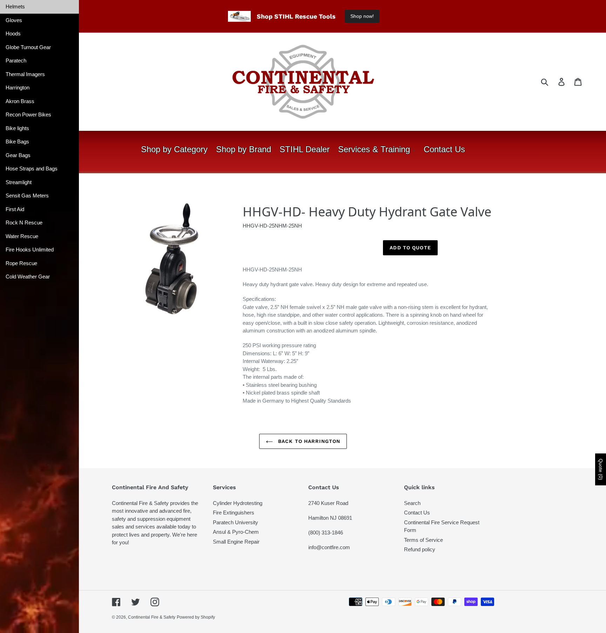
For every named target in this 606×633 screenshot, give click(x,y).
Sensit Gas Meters (27, 195)
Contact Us (417, 513)
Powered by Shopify (196, 617)
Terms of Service (423, 540)
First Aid (15, 209)
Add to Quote (410, 247)
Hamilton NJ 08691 (330, 518)
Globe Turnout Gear (28, 47)
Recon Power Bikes (28, 114)
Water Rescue (22, 236)
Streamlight (19, 182)
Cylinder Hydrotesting (237, 503)
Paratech (16, 60)
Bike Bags (17, 141)
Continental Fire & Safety (151, 617)
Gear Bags (18, 155)
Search (412, 503)
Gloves (14, 20)
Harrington (17, 87)
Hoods (13, 33)
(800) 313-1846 (325, 533)
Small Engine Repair (236, 542)
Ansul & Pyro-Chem (236, 532)
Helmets (15, 6)
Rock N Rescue (24, 222)
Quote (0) (601, 469)
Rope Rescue (21, 263)
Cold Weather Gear (28, 277)
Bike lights (17, 128)
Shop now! (362, 16)
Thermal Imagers (25, 74)
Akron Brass (20, 101)
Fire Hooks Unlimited (30, 249)
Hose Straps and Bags (32, 168)
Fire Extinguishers (233, 513)
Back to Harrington (308, 441)
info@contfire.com (329, 547)
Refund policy (419, 549)
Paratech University (235, 522)
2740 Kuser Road (328, 503)
